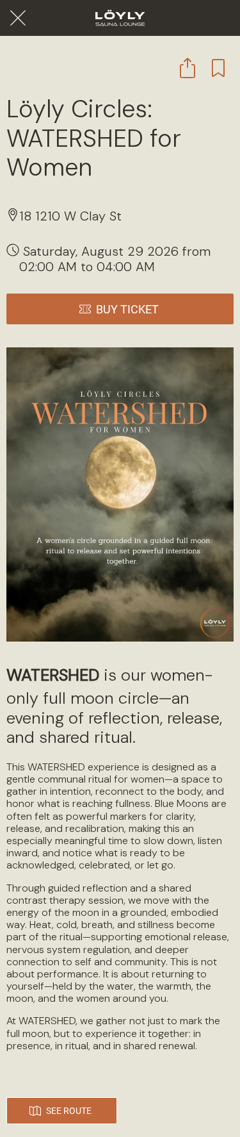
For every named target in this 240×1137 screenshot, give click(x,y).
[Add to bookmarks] (218, 68)
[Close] (18, 18)
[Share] (187, 68)
